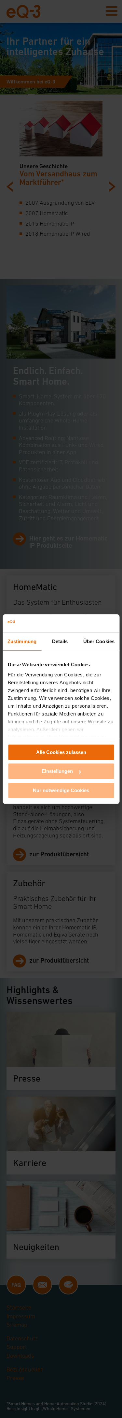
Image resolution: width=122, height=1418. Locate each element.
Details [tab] (60, 641)
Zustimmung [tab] (21, 641)
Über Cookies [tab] (99, 641)
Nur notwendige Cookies (61, 790)
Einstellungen (57, 771)
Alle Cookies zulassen (61, 752)
